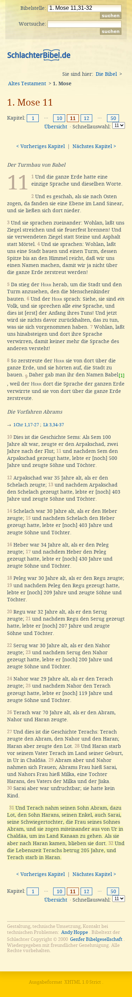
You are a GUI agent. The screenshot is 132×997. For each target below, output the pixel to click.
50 (113, 118)
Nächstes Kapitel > (94, 146)
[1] (122, 375)
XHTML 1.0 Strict (82, 982)
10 (59, 118)
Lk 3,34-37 (53, 424)
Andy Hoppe (74, 932)
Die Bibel (106, 74)
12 (86, 118)
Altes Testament (27, 83)
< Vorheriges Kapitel (40, 146)
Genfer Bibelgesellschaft (96, 939)
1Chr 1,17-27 (26, 424)
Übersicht (55, 126)
